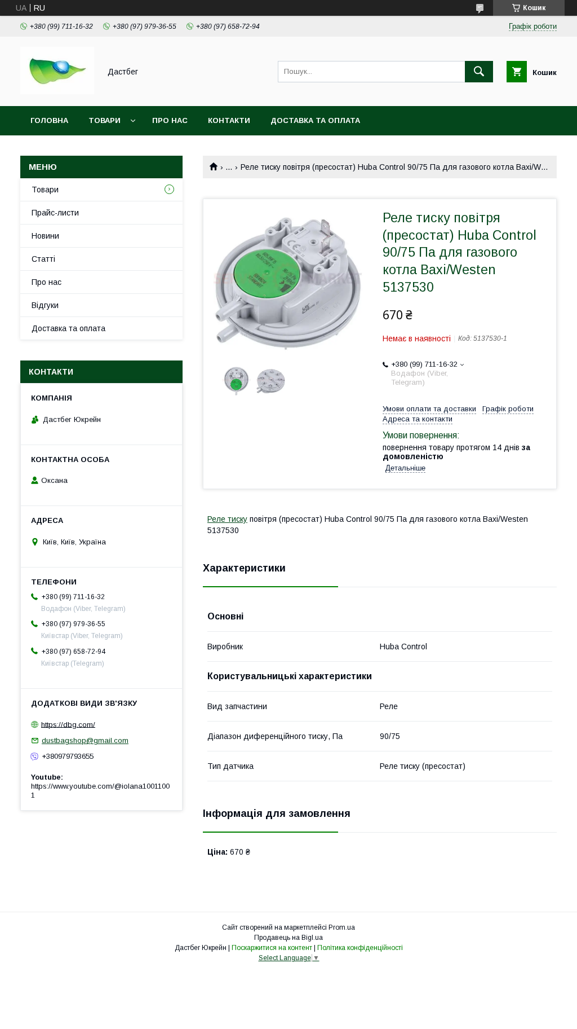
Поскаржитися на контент (272, 948)
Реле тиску (227, 519)
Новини (45, 235)
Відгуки (45, 305)
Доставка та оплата (315, 120)
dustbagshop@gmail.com (85, 740)
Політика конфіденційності (360, 948)
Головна (49, 120)
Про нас (170, 120)
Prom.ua (342, 927)
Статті (43, 258)
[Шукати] (479, 71)
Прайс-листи (55, 212)
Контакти (229, 120)
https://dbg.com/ (68, 724)
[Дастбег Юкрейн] (57, 91)
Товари (104, 120)
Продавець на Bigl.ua (288, 938)
